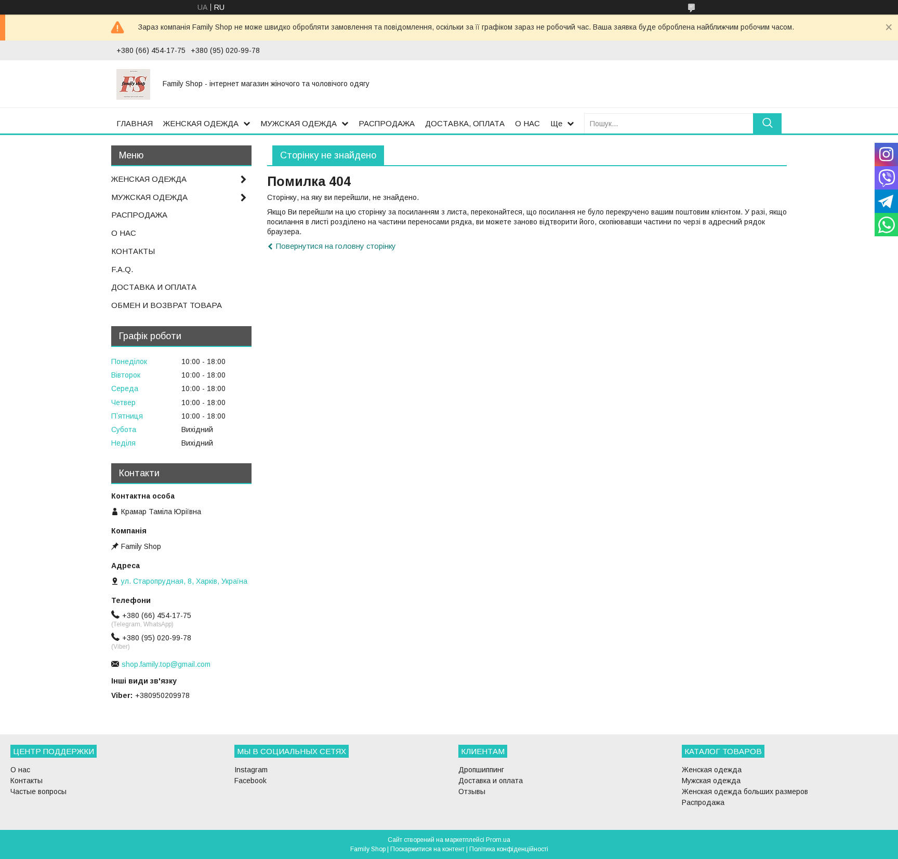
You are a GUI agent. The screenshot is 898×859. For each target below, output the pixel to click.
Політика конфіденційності (508, 849)
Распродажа (703, 802)
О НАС (527, 123)
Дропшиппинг (481, 770)
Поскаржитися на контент (427, 849)
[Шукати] (767, 123)
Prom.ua (498, 839)
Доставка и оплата (490, 780)
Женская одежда (712, 770)
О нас (20, 770)
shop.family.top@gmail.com (166, 664)
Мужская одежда (711, 780)
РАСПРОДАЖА (387, 123)
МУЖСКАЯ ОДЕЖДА (298, 123)
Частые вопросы (38, 791)
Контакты (26, 780)
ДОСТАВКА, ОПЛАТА (465, 123)
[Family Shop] (133, 83)
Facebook (250, 780)
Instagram (251, 770)
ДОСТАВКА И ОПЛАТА (153, 287)
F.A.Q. (122, 269)
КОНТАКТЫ (133, 251)
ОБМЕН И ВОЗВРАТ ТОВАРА (166, 305)
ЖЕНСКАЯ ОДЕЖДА (201, 123)
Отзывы (471, 791)
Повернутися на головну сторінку (336, 245)
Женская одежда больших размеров (745, 791)
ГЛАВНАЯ (134, 123)
